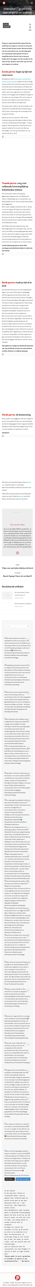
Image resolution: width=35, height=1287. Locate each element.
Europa (6, 24)
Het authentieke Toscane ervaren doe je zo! (22, 593)
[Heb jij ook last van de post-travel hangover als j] (17, 974)
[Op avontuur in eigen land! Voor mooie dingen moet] (17, 1028)
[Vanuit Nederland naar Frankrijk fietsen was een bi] (17, 920)
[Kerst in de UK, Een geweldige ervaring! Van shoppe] (17, 1163)
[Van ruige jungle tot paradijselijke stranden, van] (17, 812)
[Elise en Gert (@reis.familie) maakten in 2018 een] (17, 893)
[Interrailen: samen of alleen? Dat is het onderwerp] (17, 1055)
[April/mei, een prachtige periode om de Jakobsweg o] (17, 839)
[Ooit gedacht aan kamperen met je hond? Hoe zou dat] (17, 677)
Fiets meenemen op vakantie (23, 603)
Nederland (7, 26)
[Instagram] (17, 553)
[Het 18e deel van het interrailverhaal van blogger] (17, 1109)
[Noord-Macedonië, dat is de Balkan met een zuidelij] (17, 731)
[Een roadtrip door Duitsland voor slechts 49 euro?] (17, 1136)
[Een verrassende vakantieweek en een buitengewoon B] (17, 758)
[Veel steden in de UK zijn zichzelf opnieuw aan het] (17, 785)
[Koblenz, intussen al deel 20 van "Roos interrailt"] (17, 1001)
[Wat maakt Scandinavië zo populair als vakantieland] (17, 650)
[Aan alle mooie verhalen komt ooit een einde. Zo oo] (17, 947)
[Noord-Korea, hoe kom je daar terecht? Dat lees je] (17, 704)
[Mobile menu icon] (31, 3)
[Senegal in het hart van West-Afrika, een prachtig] (17, 1082)
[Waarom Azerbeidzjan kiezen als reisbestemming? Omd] (17, 866)
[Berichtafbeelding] (7, 595)
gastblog (21, 496)
